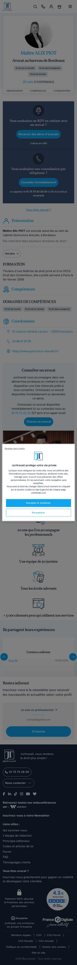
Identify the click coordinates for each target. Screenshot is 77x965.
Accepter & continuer (38, 503)
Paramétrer (38, 512)
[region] (38, 482)
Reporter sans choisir (15, 448)
